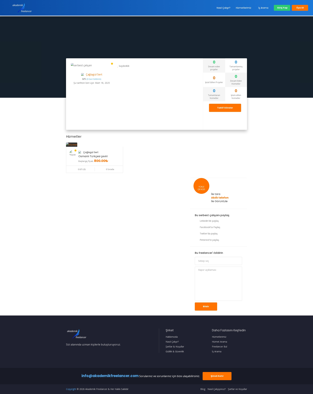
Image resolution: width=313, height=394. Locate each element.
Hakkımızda (172, 337)
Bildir (206, 306)
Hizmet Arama (219, 341)
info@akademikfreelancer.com (110, 375)
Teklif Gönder (225, 107)
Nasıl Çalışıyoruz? (217, 389)
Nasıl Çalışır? (223, 7)
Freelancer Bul (219, 346)
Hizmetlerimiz (243, 7)
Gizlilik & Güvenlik (175, 351)
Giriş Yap (282, 7)
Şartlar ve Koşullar (237, 389)
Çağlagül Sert (94, 74)
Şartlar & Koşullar (175, 346)
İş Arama (263, 7)
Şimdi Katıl (217, 376)
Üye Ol (300, 7)
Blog (202, 389)
